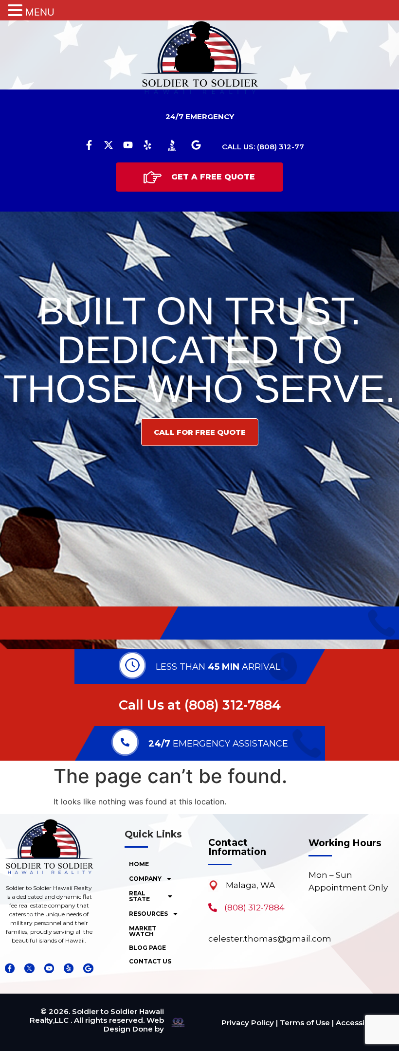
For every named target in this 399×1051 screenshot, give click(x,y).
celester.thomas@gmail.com (269, 939)
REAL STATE (139, 896)
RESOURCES (148, 913)
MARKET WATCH (142, 931)
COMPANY (145, 878)
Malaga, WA (250, 885)
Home (139, 864)
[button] (153, 879)
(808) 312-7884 (232, 705)
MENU (39, 12)
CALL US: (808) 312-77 (263, 146)
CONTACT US (150, 961)
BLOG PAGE (147, 947)
